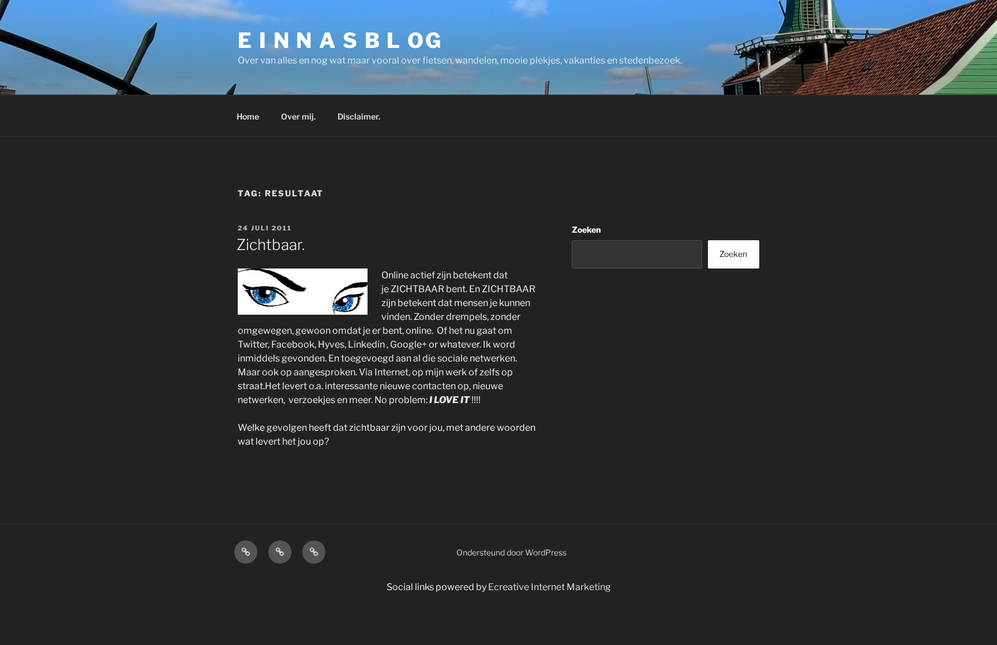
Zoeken (586, 229)
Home (248, 116)
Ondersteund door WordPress (511, 552)
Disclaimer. (359, 116)
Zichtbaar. (271, 244)
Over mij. (298, 116)
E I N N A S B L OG (340, 40)
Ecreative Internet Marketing (549, 586)
